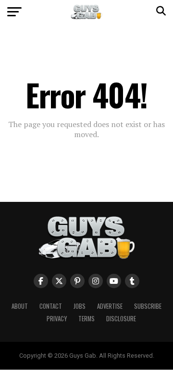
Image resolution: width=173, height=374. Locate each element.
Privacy (57, 318)
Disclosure (121, 318)
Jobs (80, 306)
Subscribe (147, 306)
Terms (86, 318)
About (20, 306)
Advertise (110, 306)
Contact (50, 306)
